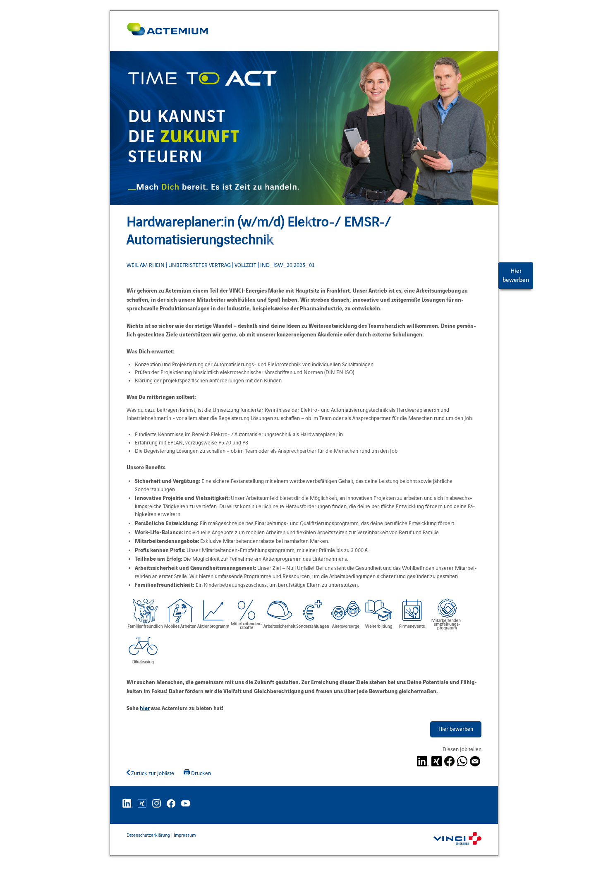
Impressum (185, 835)
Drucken (200, 773)
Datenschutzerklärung (148, 835)
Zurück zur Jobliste (152, 773)
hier (145, 708)
